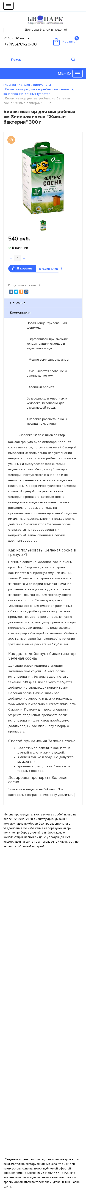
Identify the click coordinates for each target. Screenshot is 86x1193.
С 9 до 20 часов (16, 38)
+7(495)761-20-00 (20, 44)
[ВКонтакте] (11, 292)
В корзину (25, 268)
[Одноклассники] (21, 292)
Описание (17, 303)
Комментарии (20, 312)
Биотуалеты (42, 85)
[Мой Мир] (26, 292)
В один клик (48, 269)
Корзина (70, 40)
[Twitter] (16, 292)
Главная (9, 85)
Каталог (25, 85)
